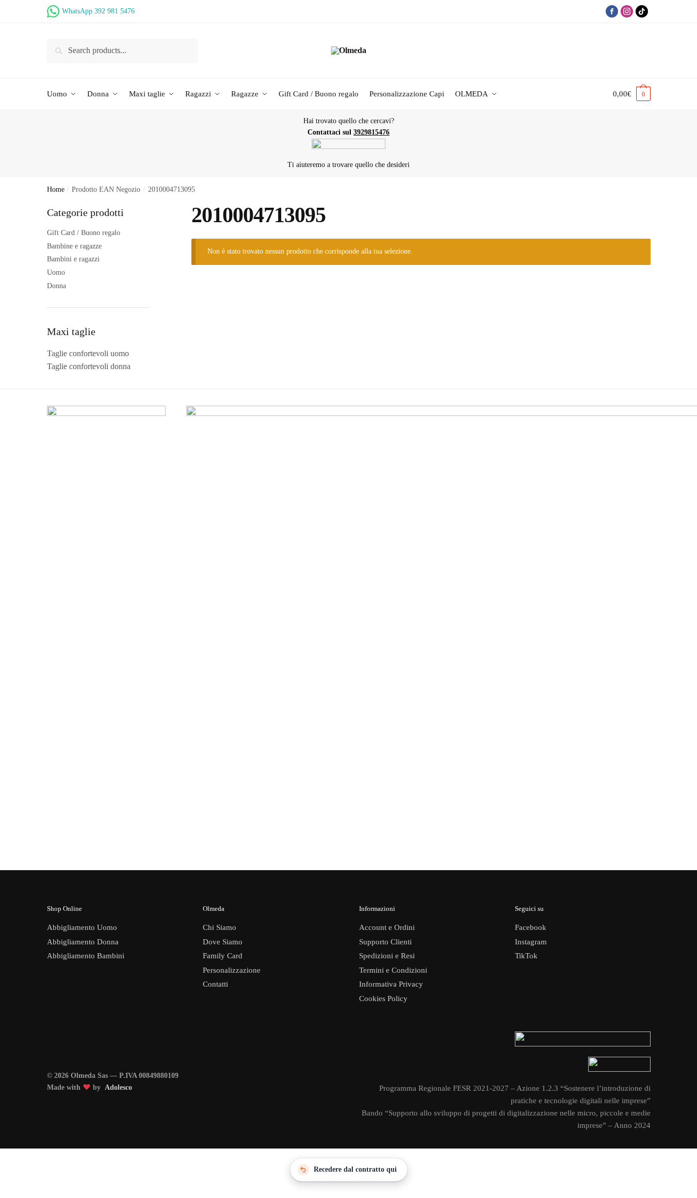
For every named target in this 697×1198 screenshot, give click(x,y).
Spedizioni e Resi (387, 956)
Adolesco (118, 1087)
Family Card (222, 956)
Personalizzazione (232, 970)
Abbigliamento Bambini (85, 956)
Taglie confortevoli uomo (88, 353)
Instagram (531, 942)
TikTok (526, 956)
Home (55, 189)
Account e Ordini (387, 927)
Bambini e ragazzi (73, 259)
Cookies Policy (384, 998)
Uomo (56, 272)
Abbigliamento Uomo (82, 927)
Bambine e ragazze (74, 246)
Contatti (215, 984)
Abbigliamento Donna (83, 942)
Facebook (530, 927)
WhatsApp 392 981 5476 (98, 11)
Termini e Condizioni (393, 970)
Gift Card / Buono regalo (83, 233)
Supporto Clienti (385, 942)
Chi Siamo (219, 927)
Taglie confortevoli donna (89, 366)
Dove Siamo (222, 942)
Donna (56, 286)
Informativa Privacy (391, 984)
